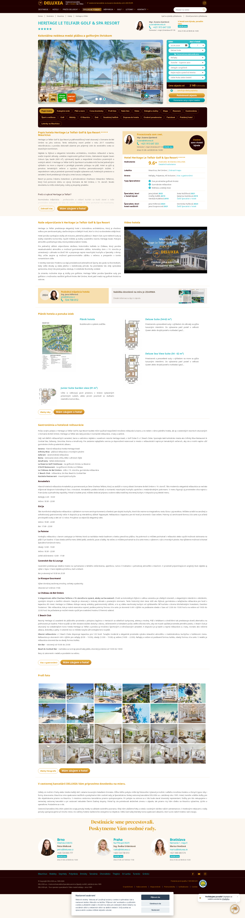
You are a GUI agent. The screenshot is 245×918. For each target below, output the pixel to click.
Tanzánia (93, 873)
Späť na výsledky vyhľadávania (171, 16)
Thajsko (116, 873)
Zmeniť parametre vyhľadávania (196, 16)
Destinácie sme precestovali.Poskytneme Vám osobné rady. (122, 825)
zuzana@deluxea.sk (157, 24)
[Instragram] (205, 874)
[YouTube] (199, 874)
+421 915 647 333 (162, 27)
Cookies (195, 887)
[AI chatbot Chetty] (234, 909)
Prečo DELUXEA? (70, 9)
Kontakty (141, 9)
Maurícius (42, 873)
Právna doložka (169, 887)
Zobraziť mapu (175, 170)
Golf (119, 9)
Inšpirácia (108, 9)
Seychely (63, 873)
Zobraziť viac (47, 208)
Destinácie (43, 9)
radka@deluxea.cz (121, 849)
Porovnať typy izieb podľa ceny (188, 54)
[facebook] (193, 874)
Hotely (55, 9)
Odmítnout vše (155, 904)
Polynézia (73, 873)
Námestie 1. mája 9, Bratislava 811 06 (162, 30)
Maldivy (53, 873)
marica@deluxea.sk (179, 849)
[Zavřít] (237, 896)
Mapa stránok (155, 887)
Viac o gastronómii (185, 175)
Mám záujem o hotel (73, 208)
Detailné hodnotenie (167, 164)
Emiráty (83, 873)
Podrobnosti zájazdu (187, 95)
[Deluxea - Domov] (50, 3)
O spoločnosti (128, 887)
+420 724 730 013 (121, 852)
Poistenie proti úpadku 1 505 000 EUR (184, 881)
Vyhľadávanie (183, 887)
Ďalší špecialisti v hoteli (186, 198)
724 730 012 (71, 300)
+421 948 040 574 (178, 852)
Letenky (129, 9)
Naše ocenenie (141, 887)
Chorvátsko (105, 873)
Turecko (136, 873)
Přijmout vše (155, 897)
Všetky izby (45, 412)
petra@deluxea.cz (65, 849)
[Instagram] (204, 3)
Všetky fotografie (48, 771)
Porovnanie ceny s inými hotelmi (187, 100)
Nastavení (155, 910)
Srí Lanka (126, 873)
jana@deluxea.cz (68, 297)
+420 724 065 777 (65, 852)
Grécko (146, 873)
